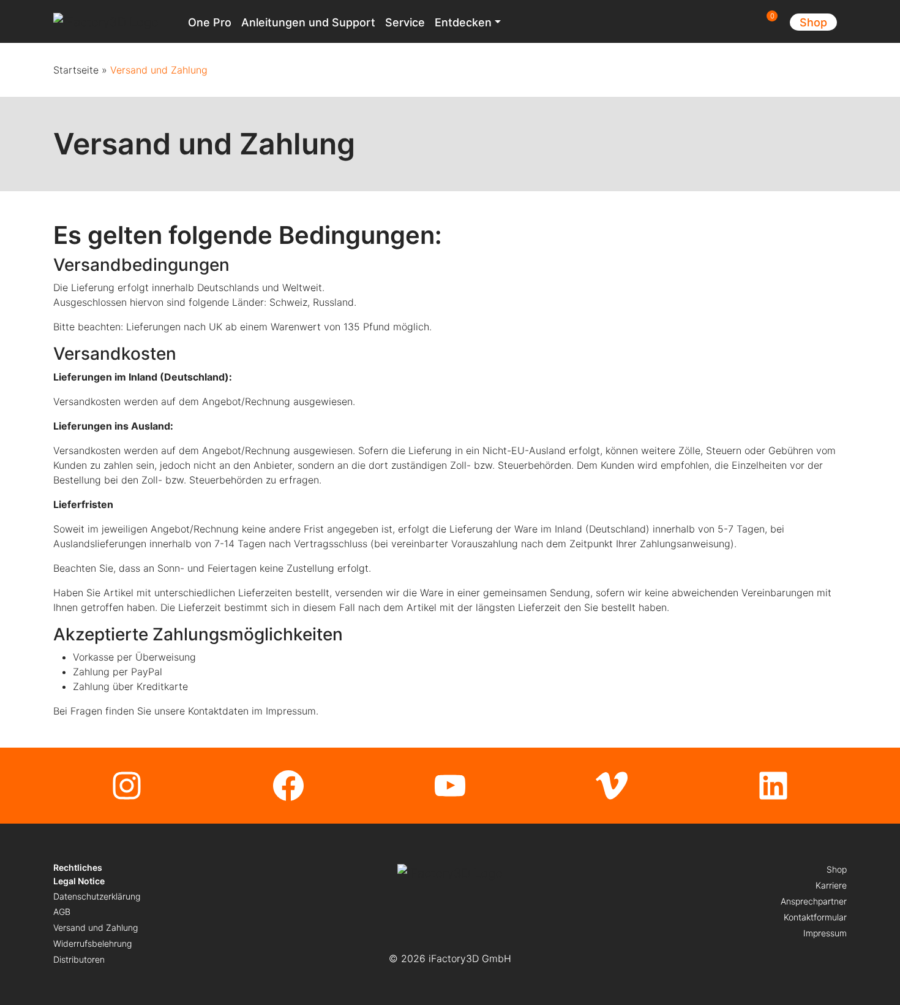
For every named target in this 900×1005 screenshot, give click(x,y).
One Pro (209, 22)
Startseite (76, 70)
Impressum (825, 933)
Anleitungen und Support (308, 22)
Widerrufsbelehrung (92, 943)
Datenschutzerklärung (96, 896)
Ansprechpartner (814, 901)
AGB (61, 911)
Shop (813, 22)
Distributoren (79, 959)
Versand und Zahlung (95, 927)
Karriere (831, 885)
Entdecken (463, 22)
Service (405, 22)
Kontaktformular (815, 917)
